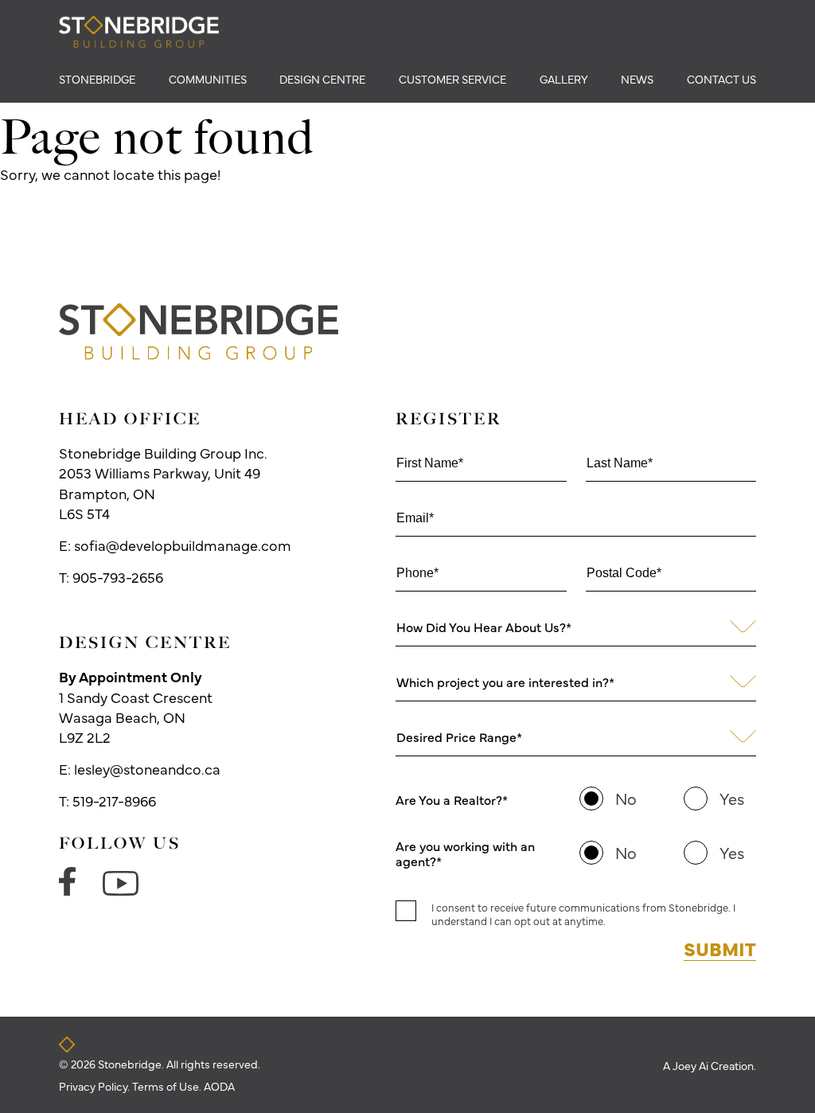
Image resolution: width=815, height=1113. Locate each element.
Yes (731, 798)
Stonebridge (97, 79)
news (637, 79)
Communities (208, 79)
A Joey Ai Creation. (709, 1065)
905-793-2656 (117, 577)
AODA (219, 1086)
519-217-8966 (114, 800)
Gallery (564, 79)
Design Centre (322, 79)
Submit (720, 948)
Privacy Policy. (95, 1086)
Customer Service (452, 79)
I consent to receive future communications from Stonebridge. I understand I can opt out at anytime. (583, 914)
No (626, 798)
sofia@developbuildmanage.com (182, 545)
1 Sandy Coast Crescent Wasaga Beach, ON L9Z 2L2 (136, 706)
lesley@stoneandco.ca (147, 769)
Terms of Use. (168, 1086)
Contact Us (721, 79)
